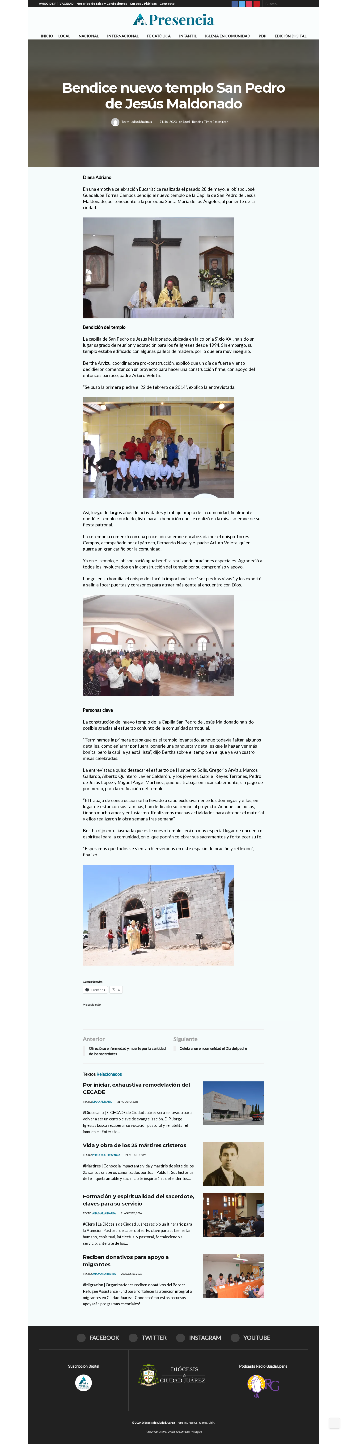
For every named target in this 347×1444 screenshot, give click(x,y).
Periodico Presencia (106, 1154)
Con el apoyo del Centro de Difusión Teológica (173, 1432)
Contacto (167, 3)
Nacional (89, 36)
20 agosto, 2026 (131, 1273)
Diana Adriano (102, 1101)
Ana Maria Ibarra (104, 1213)
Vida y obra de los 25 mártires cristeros (134, 1145)
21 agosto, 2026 (127, 1101)
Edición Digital (290, 36)
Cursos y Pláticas (143, 3)
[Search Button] (305, 3)
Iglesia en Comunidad (227, 36)
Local (64, 36)
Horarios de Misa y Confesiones (101, 3)
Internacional (123, 36)
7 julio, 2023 (168, 122)
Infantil (188, 36)
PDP (262, 36)
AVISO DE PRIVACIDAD (56, 3)
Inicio (47, 36)
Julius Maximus (141, 122)
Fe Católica (159, 36)
